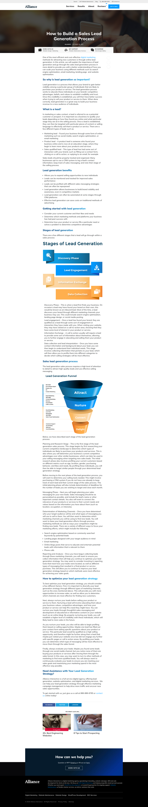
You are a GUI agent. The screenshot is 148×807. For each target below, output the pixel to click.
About (91, 6)
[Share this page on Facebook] (108, 62)
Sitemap (71, 802)
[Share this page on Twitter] (108, 58)
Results (81, 6)
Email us (74, 763)
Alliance (30, 6)
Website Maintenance (46, 795)
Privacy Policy (62, 802)
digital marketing (88, 57)
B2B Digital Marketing (85, 783)
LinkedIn (75, 705)
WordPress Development (72, 785)
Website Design (61, 795)
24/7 (86, 1)
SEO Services (92, 795)
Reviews (102, 6)
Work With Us (74, 768)
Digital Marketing (31, 795)
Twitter (62, 705)
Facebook (49, 705)
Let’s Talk (114, 6)
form (88, 763)
